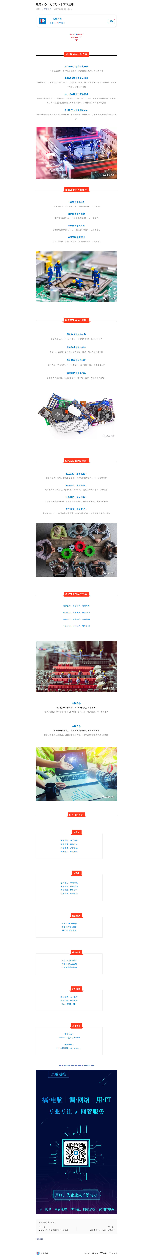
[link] (44, 1253)
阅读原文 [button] (39, 1239)
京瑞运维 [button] (47, 9)
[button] (76, 1222)
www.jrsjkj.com (76, 37)
